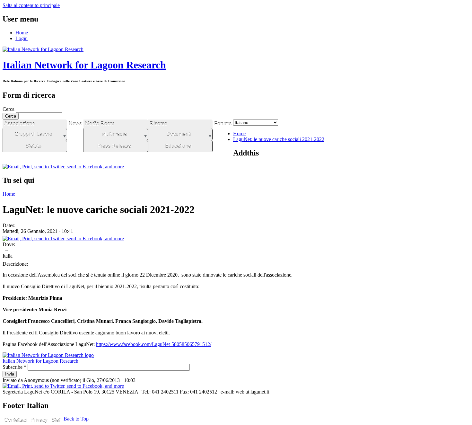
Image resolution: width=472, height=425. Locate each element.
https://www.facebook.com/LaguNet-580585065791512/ (153, 344)
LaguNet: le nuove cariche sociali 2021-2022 (278, 139)
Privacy (39, 420)
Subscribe (14, 367)
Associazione (19, 124)
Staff (56, 420)
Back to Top (76, 418)
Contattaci (15, 420)
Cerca (9, 109)
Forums (223, 124)
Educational (178, 146)
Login (21, 38)
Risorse (158, 124)
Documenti (178, 134)
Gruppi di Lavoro (33, 134)
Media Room (99, 124)
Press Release (114, 146)
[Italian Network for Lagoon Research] (43, 49)
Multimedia (114, 134)
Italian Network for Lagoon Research (84, 65)
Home (21, 32)
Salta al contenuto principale (31, 5)
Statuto (33, 146)
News (75, 124)
